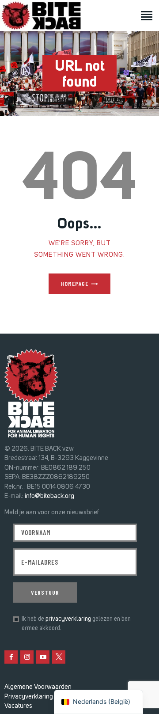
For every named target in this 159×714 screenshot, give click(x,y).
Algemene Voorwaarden (38, 687)
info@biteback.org (49, 496)
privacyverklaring (68, 619)
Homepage (74, 283)
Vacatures (18, 706)
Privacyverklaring (28, 696)
